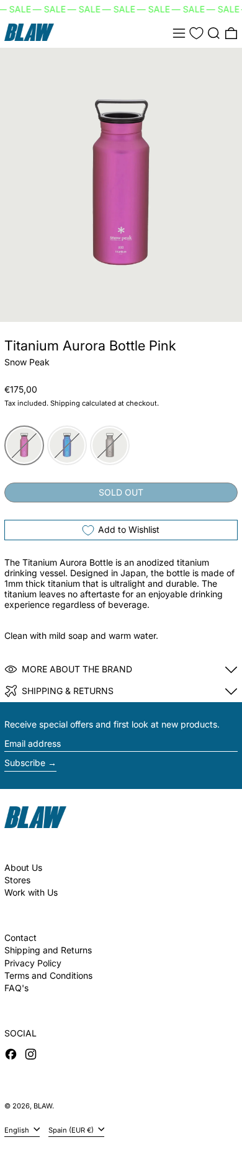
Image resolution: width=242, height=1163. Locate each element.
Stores (17, 880)
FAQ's (16, 988)
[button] (213, 33)
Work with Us (31, 892)
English (17, 1129)
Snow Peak (27, 362)
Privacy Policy (32, 963)
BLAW (43, 1106)
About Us (23, 867)
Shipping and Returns (48, 950)
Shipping (65, 403)
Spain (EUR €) (72, 1129)
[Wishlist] (196, 33)
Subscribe (24, 762)
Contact (20, 937)
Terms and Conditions (48, 975)
